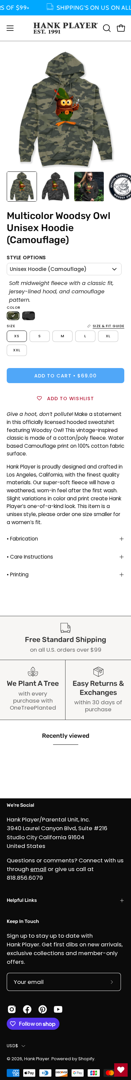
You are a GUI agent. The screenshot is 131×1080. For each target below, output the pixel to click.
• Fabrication (22, 538)
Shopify (86, 1059)
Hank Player (36, 1059)
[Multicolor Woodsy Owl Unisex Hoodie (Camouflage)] (22, 186)
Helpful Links (22, 900)
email (38, 869)
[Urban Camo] (28, 315)
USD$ (12, 1046)
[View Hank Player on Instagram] (12, 1009)
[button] (106, 28)
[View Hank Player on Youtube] (58, 1009)
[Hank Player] (65, 28)
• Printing (18, 574)
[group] (65, 7)
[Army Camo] (13, 315)
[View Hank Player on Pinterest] (43, 1009)
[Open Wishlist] (121, 1070)
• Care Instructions (30, 556)
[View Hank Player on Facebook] (27, 1009)
